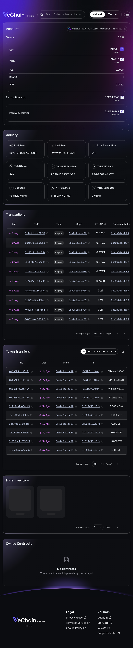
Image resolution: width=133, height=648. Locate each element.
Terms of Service (76, 623)
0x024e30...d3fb (91, 406)
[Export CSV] (123, 351)
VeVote (102, 628)
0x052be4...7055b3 (35, 319)
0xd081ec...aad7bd (35, 243)
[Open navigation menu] (127, 14)
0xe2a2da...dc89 (78, 233)
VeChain (103, 617)
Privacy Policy (74, 617)
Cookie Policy (74, 628)
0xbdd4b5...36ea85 (19, 450)
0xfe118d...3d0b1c (35, 290)
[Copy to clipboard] (125, 29)
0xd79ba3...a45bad (35, 300)
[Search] (41, 14)
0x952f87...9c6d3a (35, 262)
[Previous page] (118, 333)
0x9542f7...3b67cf (35, 271)
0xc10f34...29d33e (35, 252)
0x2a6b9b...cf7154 (35, 233)
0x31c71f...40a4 (91, 371)
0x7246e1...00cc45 (35, 281)
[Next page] (124, 333)
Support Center (107, 633)
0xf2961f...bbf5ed (35, 309)
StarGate (103, 623)
